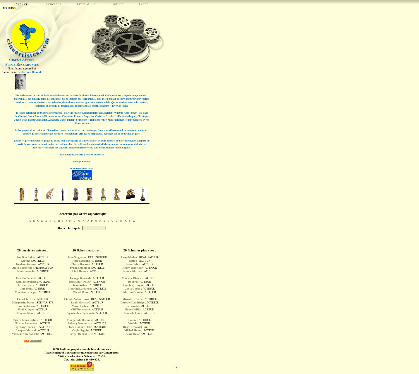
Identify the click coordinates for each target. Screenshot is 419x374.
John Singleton (76, 257)
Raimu (133, 260)
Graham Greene (26, 264)
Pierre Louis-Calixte (26, 320)
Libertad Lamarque (80, 288)
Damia (132, 320)
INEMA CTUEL (22, 60)
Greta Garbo (133, 288)
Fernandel (133, 306)
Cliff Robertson (80, 309)
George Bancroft (80, 278)
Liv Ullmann (80, 271)
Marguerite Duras (23, 302)
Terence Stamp (26, 313)
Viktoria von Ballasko (25, 333)
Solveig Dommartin (80, 323)
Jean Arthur (80, 285)
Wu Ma (132, 323)
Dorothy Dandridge (132, 302)
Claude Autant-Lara (76, 299)
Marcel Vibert (80, 306)
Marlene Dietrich (132, 278)
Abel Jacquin (80, 260)
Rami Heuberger (26, 281)
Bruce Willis (133, 309)
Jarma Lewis (25, 285)
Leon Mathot (129, 257)
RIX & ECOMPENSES (22, 64)
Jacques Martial (26, 330)
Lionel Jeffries (26, 299)
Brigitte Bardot (132, 327)
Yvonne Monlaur (80, 267)
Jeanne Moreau (132, 271)
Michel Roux (80, 292)
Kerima (25, 260)
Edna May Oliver (80, 281)
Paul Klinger (26, 309)
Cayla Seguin (80, 330)
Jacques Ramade (31, 72)
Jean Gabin (133, 264)
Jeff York (26, 288)
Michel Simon (132, 330)
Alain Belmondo (22, 267)
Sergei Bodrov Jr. (80, 333)
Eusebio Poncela (26, 278)
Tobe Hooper (77, 327)
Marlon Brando (133, 292)
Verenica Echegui (25, 292)
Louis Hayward (80, 302)
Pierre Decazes (80, 264)
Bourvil (133, 281)
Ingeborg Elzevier (25, 327)
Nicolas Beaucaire (26, 323)
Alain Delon (133, 333)
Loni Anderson (26, 306)
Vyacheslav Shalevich (80, 313)
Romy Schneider (132, 267)
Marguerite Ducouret (80, 320)
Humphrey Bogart (133, 285)
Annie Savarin (25, 271)
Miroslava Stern (132, 299)
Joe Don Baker (26, 257)
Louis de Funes (133, 313)
